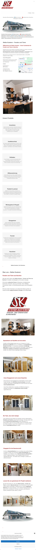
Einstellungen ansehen (18, 546)
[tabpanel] (18, 396)
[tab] (18, 265)
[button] (34, 533)
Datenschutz (16, 548)
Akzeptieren (18, 541)
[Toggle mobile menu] (34, 1)
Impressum (20, 548)
